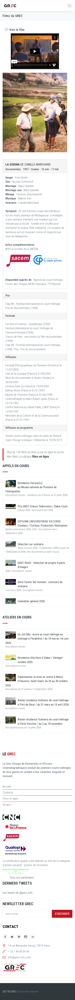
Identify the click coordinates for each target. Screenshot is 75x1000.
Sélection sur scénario (30, 544)
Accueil (7, 786)
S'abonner (62, 914)
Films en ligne (10, 798)
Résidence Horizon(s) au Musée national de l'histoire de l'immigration (31, 487)
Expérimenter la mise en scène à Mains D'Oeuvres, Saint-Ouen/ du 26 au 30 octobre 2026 (36, 681)
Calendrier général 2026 (31, 601)
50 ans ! (7, 804)
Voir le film (16, 30)
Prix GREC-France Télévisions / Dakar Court (43, 506)
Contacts (8, 792)
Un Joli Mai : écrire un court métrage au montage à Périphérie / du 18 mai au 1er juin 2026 (37, 639)
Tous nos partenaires (22, 877)
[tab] (35, 29)
